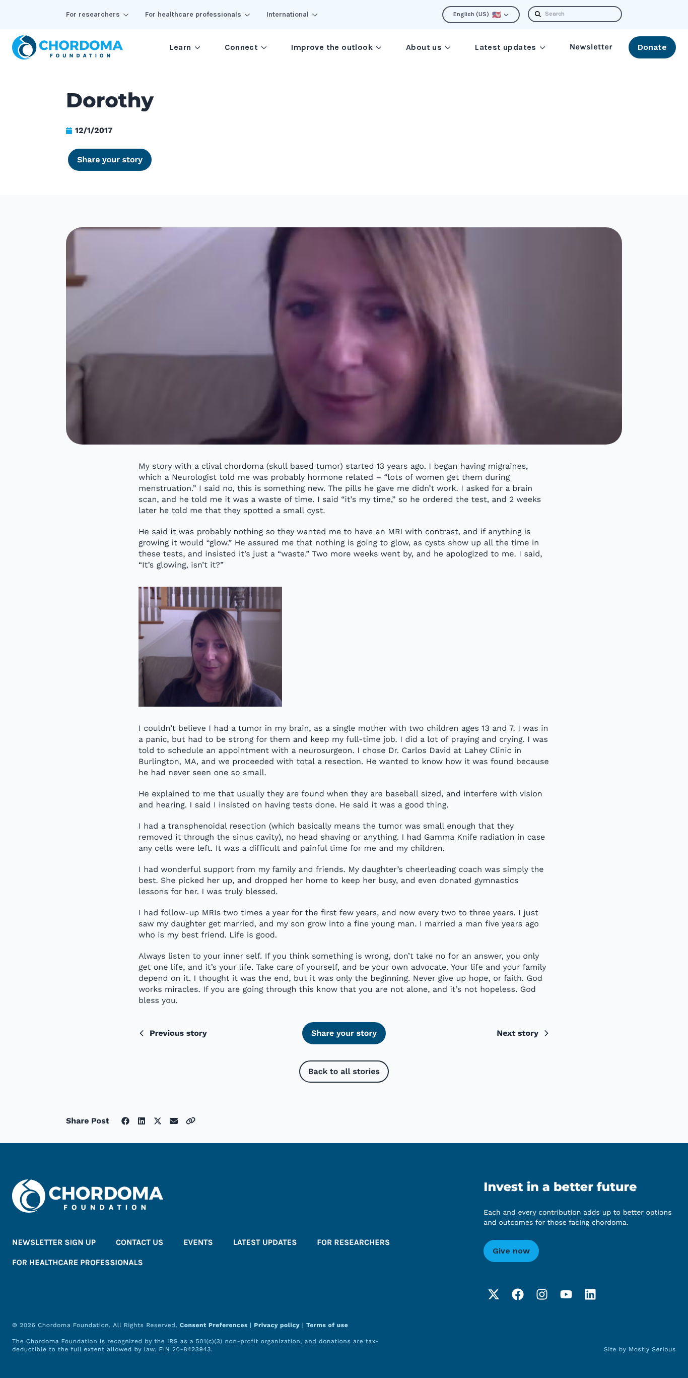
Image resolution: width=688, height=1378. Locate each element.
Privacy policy (277, 1325)
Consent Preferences (215, 1325)
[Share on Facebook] (125, 1121)
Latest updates (505, 47)
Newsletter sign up (54, 1242)
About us (424, 47)
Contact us (139, 1242)
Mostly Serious (652, 1349)
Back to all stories (344, 1071)
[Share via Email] (174, 1121)
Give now (511, 1251)
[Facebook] (518, 1294)
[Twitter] (494, 1294)
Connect (241, 47)
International (287, 14)
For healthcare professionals (193, 14)
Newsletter (591, 47)
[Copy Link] (190, 1121)
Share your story (110, 159)
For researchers (93, 14)
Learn (180, 47)
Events (198, 1242)
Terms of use (327, 1325)
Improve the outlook (332, 47)
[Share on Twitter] (158, 1121)
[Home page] (67, 47)
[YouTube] (566, 1294)
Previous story (178, 1033)
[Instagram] (542, 1294)
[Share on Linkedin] (141, 1121)
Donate (652, 47)
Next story (517, 1033)
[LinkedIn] (590, 1294)
